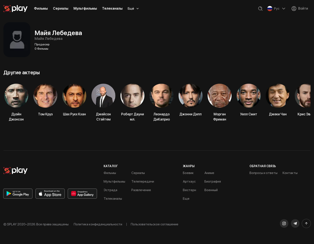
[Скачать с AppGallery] (82, 193)
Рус (276, 8)
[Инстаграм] (284, 223)
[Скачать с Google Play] (17, 193)
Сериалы (60, 8)
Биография (212, 181)
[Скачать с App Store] (50, 193)
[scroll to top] (306, 223)
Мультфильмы (85, 8)
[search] (260, 8)
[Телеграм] (295, 223)
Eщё (131, 8)
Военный (211, 190)
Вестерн (189, 190)
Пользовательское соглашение (154, 224)
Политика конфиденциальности (98, 224)
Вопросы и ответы (263, 173)
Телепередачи (142, 181)
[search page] (260, 8)
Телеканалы (112, 8)
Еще (186, 198)
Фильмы (41, 8)
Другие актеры (21, 72)
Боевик (188, 173)
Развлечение (141, 190)
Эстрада (110, 190)
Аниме (209, 173)
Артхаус (189, 181)
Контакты (290, 173)
